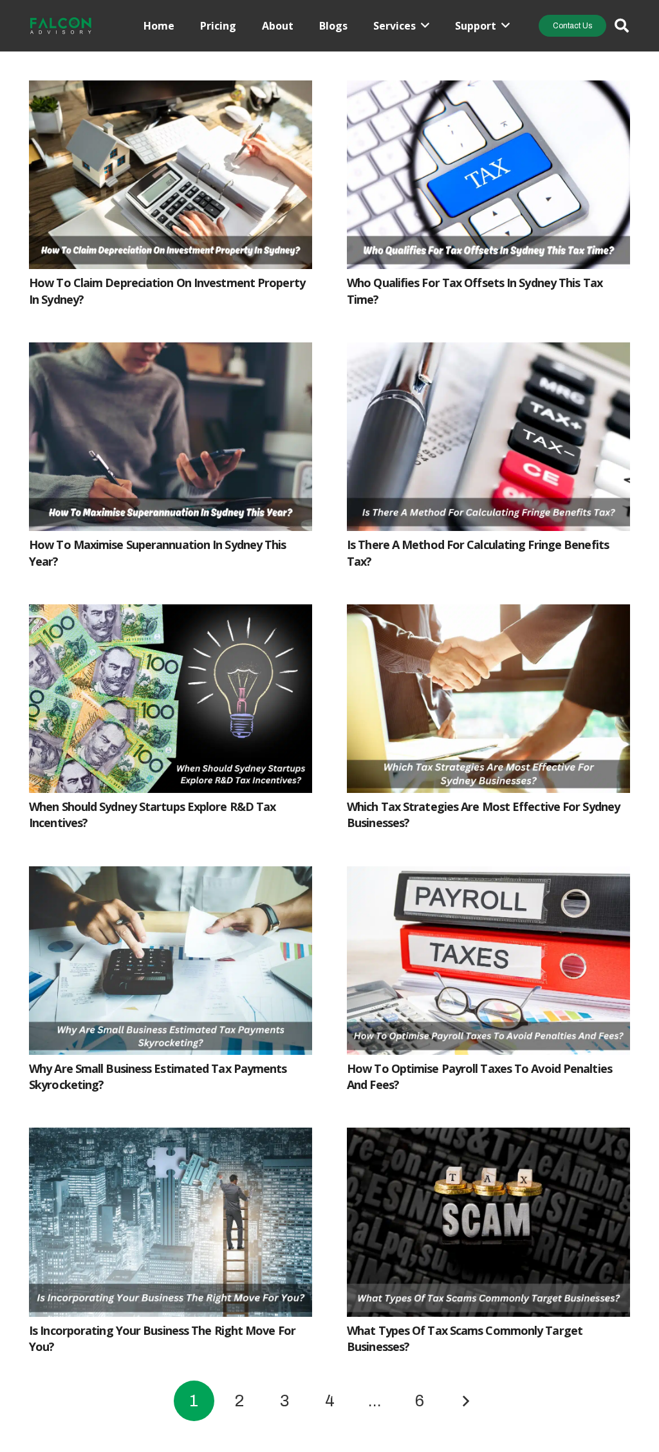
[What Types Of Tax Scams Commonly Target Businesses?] (488, 1137)
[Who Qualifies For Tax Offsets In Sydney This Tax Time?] (488, 90)
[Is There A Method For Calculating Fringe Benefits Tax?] (488, 352)
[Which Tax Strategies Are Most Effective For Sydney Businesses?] (488, 614)
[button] (621, 26)
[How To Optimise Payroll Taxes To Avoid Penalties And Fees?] (488, 876)
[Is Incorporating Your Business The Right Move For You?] (170, 1137)
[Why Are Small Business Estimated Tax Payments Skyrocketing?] (170, 876)
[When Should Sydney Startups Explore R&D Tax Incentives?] (170, 614)
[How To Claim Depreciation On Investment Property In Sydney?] (170, 90)
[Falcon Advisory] (61, 25)
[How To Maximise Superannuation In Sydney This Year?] (170, 352)
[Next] (465, 1401)
